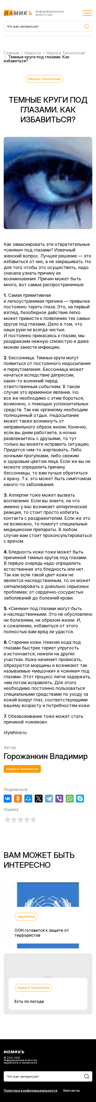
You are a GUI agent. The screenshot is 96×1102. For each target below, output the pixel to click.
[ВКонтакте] (8, 799)
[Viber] (59, 799)
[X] (39, 799)
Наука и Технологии (44, 79)
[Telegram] (49, 799)
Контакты (71, 1090)
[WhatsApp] (70, 799)
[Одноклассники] (18, 799)
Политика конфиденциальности (30, 1090)
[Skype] (80, 799)
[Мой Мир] (28, 799)
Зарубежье (26, 916)
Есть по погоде (29, 1001)
